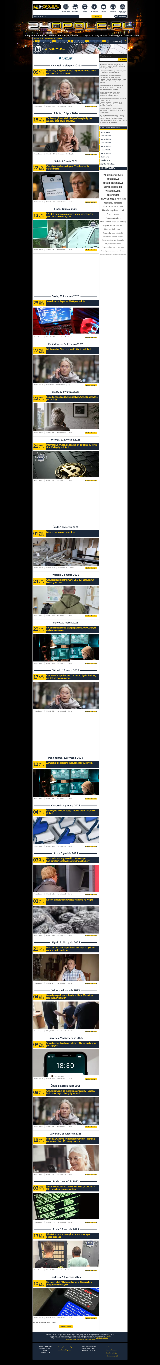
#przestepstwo (115, 244)
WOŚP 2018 (105, 160)
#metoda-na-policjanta (113, 233)
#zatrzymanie (113, 214)
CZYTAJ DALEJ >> (91, 106)
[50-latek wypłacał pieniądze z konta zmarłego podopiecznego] (66, 1259)
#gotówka (120, 240)
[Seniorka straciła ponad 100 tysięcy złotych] (66, 326)
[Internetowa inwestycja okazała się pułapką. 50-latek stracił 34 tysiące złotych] (66, 469)
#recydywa (108, 254)
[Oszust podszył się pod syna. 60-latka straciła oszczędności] (66, 191)
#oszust (59, 38)
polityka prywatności (102, 1338)
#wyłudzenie (108, 198)
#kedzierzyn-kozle (118, 247)
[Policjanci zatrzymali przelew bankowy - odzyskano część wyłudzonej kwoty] (66, 972)
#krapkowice (113, 190)
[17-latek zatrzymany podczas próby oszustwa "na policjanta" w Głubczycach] (66, 238)
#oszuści (115, 222)
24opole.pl (37, 38)
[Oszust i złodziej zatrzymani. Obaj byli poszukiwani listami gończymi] (66, 604)
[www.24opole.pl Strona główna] (47, 9)
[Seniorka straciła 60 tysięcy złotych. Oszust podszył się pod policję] (66, 421)
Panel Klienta (109, 1347)
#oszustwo (113, 178)
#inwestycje (122, 254)
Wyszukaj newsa (105, 56)
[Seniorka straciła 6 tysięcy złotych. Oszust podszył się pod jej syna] (66, 1068)
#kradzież (118, 207)
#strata (120, 237)
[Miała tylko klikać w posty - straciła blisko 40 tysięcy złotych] (66, 835)
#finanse (108, 229)
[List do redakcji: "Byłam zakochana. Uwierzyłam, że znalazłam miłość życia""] (66, 1307)
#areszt (114, 237)
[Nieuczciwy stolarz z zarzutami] (66, 557)
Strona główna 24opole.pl (65, 1347)
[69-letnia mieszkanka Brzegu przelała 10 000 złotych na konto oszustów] (66, 652)
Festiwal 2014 (105, 139)
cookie (108, 1336)
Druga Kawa (105, 132)
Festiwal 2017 (105, 150)
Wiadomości (49, 38)
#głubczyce (117, 229)
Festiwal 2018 (105, 153)
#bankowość (105, 222)
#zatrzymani (115, 251)
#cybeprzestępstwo (109, 240)
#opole (115, 254)
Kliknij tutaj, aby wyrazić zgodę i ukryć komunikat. (80, 1339)
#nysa (107, 244)
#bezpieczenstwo (113, 218)
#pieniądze (113, 194)
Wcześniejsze (65, 1327)
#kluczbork (119, 210)
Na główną (104, 157)
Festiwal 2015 (105, 143)
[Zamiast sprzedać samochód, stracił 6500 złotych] (66, 787)
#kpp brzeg (107, 210)
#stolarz (122, 251)
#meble (102, 254)
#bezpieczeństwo (113, 182)
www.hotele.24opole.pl (64, 1350)
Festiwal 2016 (105, 146)
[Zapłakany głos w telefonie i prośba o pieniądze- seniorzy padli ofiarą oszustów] (66, 143)
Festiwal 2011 (105, 136)
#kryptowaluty (107, 247)
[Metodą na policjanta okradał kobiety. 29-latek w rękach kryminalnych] (66, 1026)
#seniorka (108, 207)
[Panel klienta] (120, 16)
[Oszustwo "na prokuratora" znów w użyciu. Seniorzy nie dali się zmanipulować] (66, 700)
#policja (108, 174)
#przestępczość (113, 186)
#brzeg (123, 222)
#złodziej (118, 203)
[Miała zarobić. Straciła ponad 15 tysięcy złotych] (66, 374)
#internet (121, 199)
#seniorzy (108, 203)
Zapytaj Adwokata (107, 164)
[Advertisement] (66, 273)
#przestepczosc (106, 251)
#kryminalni (107, 237)
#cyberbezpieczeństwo (113, 225)
